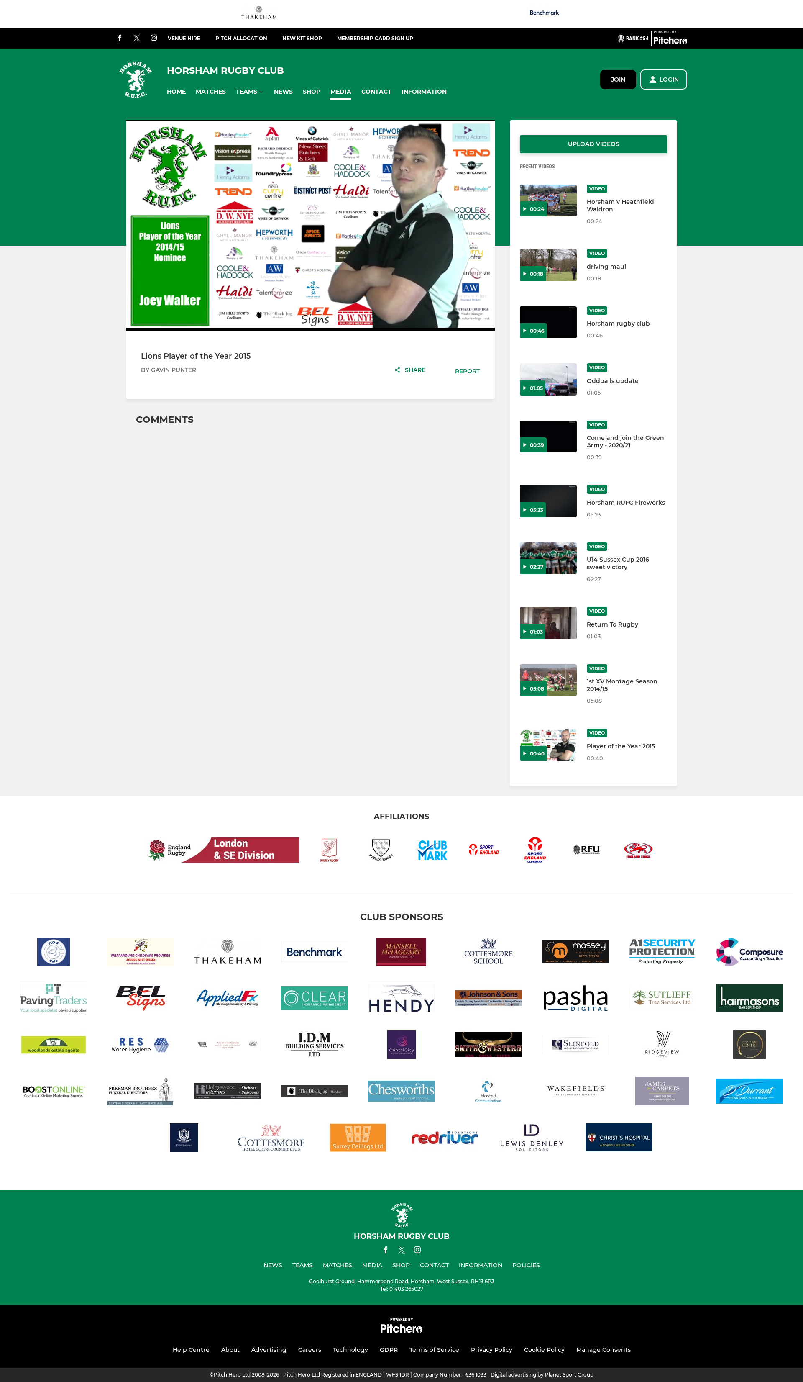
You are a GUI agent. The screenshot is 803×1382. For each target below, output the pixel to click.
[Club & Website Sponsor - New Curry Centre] (749, 1046)
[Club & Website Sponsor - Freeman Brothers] (140, 1092)
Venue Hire (184, 38)
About (230, 1350)
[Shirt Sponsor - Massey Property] (575, 953)
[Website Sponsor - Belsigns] (140, 999)
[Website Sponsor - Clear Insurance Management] (314, 999)
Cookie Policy (544, 1350)
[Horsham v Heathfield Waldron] (548, 201)
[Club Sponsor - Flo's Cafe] (53, 953)
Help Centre (191, 1350)
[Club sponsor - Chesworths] (401, 1092)
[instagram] (154, 38)
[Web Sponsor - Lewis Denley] (532, 1139)
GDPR (389, 1350)
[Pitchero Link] (670, 42)
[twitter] (136, 38)
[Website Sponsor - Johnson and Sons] (488, 999)
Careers (309, 1350)
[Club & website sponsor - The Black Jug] (314, 1092)
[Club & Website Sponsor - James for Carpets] (662, 1092)
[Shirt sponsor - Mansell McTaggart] (401, 953)
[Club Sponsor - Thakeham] (258, 14)
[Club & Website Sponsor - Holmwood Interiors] (227, 1092)
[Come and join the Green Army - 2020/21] (548, 437)
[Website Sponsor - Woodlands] (53, 1046)
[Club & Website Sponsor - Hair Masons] (749, 999)
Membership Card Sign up (375, 38)
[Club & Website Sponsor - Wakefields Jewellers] (575, 1092)
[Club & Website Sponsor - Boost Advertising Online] (53, 1092)
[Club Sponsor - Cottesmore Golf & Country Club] (271, 1139)
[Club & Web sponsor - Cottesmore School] (488, 953)
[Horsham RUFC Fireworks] (548, 501)
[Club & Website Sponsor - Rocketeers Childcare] (140, 953)
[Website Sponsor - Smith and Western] (488, 1046)
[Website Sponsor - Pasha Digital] (575, 999)
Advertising (268, 1350)
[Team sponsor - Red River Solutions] (445, 1139)
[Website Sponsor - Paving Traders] (53, 999)
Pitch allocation (241, 38)
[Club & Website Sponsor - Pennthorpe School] (184, 1139)
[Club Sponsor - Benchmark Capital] (544, 14)
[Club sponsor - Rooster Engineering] (140, 1046)
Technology (350, 1350)
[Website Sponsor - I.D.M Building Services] (314, 1046)
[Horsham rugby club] (548, 322)
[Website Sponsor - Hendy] (401, 999)
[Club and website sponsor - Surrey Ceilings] (358, 1139)
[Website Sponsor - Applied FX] (227, 999)
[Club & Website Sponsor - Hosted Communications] (488, 1092)
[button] (176, 92)
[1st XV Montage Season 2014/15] (548, 680)
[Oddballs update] (548, 379)
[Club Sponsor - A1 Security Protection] (662, 953)
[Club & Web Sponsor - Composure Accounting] (749, 953)
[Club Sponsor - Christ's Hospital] (619, 1139)
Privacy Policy (491, 1350)
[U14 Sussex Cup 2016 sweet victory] (548, 558)
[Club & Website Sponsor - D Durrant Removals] (749, 1092)
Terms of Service (434, 1350)
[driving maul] (548, 265)
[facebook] (119, 38)
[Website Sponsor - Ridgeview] (662, 1046)
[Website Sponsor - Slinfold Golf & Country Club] (575, 1046)
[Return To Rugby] (548, 623)
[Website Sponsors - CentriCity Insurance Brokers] (401, 1046)
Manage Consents (603, 1350)
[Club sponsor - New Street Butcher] (227, 1046)
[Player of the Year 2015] (548, 745)
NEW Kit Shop (302, 38)
